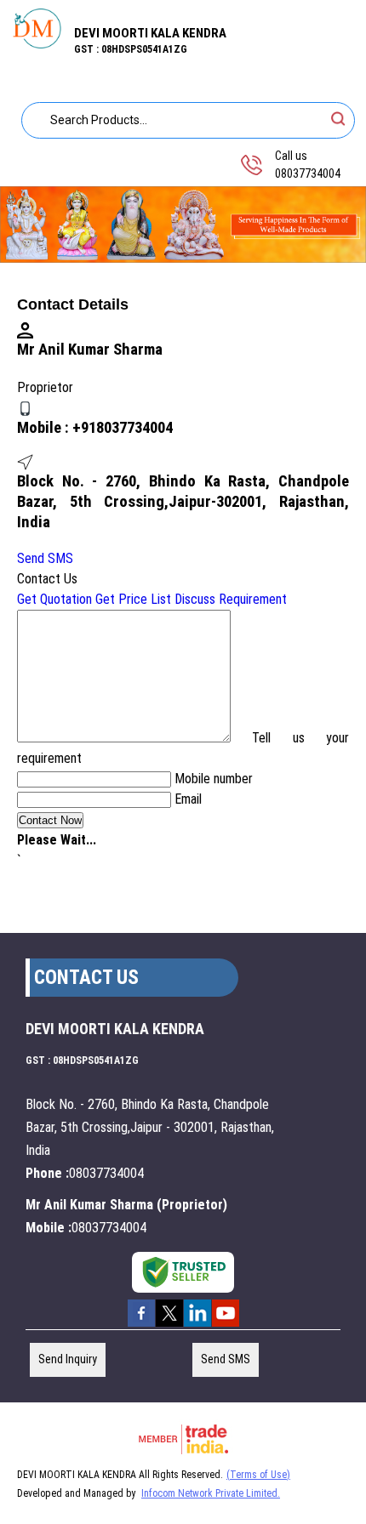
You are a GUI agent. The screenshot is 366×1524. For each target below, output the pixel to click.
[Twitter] (169, 1325)
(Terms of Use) (258, 1475)
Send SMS (45, 558)
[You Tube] (225, 1325)
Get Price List (133, 599)
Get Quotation (54, 599)
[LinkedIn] (197, 1325)
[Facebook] (141, 1325)
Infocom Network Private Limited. (210, 1493)
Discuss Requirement (230, 599)
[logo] (37, 44)
